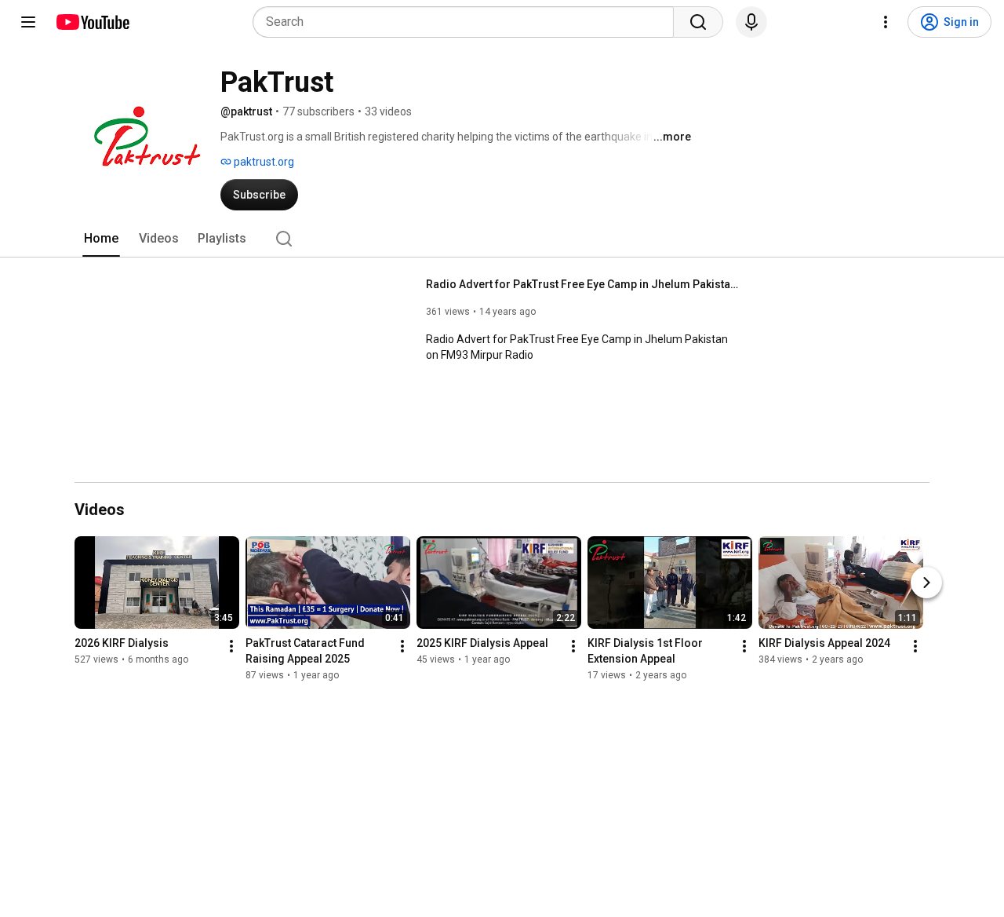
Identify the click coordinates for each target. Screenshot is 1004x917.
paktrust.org (262, 161)
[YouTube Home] (92, 22)
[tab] (101, 239)
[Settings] (885, 22)
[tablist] (502, 239)
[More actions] (231, 646)
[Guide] (28, 22)
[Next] (926, 582)
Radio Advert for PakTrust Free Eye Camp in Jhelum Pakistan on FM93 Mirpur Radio (583, 284)
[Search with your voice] (751, 22)
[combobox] (468, 22)
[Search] (698, 22)
